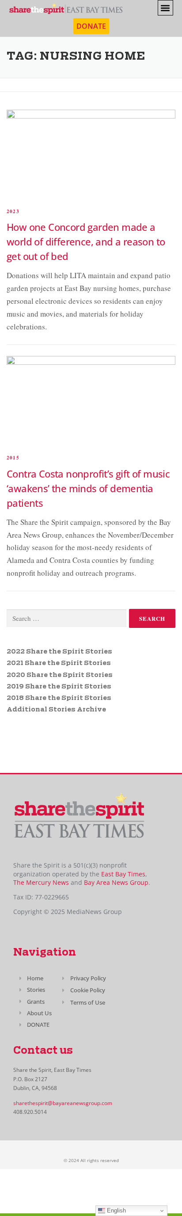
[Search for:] (66, 618)
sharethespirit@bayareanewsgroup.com (62, 1103)
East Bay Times (122, 874)
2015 (13, 457)
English (115, 1210)
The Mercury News (41, 882)
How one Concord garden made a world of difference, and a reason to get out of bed (86, 241)
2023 (13, 211)
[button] (165, 7)
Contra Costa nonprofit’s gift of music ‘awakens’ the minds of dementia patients (88, 488)
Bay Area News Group (116, 882)
